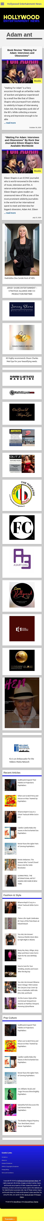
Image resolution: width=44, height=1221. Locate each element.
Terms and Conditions (8, 1172)
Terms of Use (28, 1194)
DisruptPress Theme (31, 1202)
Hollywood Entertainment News (24, 3)
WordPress (17, 1202)
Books (37, 80)
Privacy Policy (5, 1169)
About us (4, 1160)
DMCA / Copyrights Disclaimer (10, 1166)
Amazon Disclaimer (7, 1163)
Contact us (5, 1157)
